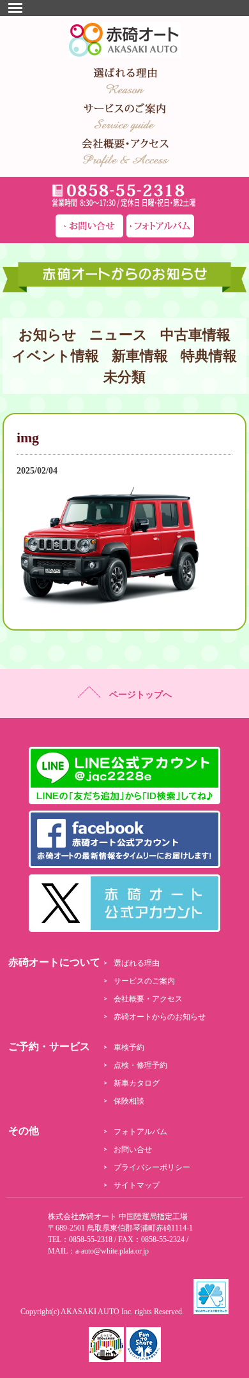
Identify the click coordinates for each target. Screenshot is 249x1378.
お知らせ (48, 335)
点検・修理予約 (140, 1065)
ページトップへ (136, 695)
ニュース (118, 335)
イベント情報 (55, 356)
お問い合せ (133, 1149)
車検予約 (129, 1047)
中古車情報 (195, 335)
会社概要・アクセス (148, 998)
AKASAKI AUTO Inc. (97, 1311)
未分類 (124, 377)
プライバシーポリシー (152, 1167)
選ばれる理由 (137, 963)
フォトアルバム (140, 1131)
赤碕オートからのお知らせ (160, 1016)
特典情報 (209, 356)
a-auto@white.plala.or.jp (112, 1251)
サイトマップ (137, 1185)
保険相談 (129, 1101)
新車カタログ (137, 1083)
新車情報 (140, 356)
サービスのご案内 (144, 981)
